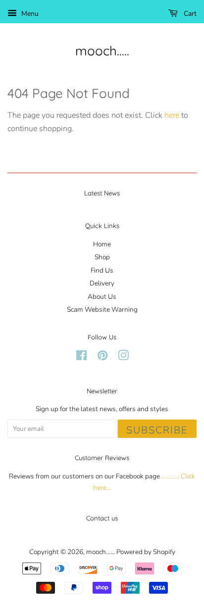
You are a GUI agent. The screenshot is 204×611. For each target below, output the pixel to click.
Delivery (102, 283)
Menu (29, 13)
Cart (189, 13)
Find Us (102, 270)
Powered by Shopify (145, 552)
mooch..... (102, 50)
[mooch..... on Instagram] (123, 357)
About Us (102, 296)
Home (102, 244)
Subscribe (157, 430)
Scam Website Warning (102, 309)
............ (170, 476)
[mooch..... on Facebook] (81, 357)
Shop (102, 257)
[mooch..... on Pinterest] (102, 357)
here (171, 115)
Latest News (102, 193)
